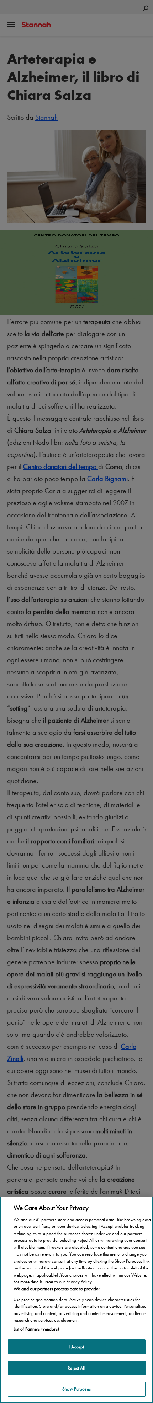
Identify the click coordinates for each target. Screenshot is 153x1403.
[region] (76, 1300)
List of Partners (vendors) (36, 1329)
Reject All (76, 1368)
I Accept (76, 1347)
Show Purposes (76, 1389)
